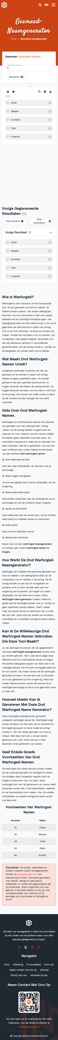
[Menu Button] (53, 5)
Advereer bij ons (39, 975)
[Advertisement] (29, 171)
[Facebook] (19, 947)
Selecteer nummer (14, 65)
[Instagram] (32, 947)
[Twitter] (25, 947)
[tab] (8, 93)
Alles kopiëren (13, 221)
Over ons (49, 964)
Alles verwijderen (39, 221)
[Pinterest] (38, 947)
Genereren (14, 77)
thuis (6, 964)
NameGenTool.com (27, 874)
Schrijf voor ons (18, 975)
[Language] (46, 4)
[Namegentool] (4, 5)
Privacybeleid (33, 964)
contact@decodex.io (29, 1026)
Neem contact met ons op (23, 970)
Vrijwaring (18, 964)
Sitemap (44, 970)
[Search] (40, 4)
